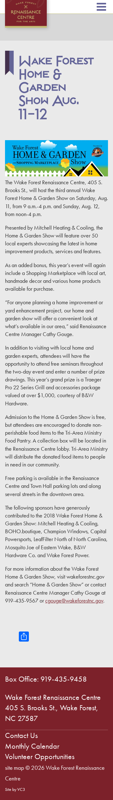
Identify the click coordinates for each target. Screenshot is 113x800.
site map (14, 768)
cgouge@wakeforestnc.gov (74, 600)
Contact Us (21, 735)
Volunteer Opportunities (39, 756)
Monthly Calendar (32, 746)
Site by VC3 (15, 789)
